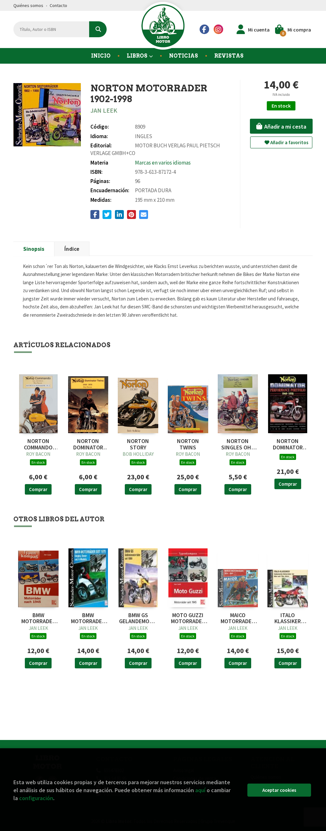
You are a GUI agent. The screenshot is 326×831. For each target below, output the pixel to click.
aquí (200, 790)
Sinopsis (33, 248)
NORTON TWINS (188, 444)
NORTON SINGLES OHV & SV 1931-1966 (238, 444)
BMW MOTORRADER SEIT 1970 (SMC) (88, 618)
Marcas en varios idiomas (163, 162)
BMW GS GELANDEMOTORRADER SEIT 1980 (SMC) (138, 618)
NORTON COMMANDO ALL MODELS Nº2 (38, 444)
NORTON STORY (138, 444)
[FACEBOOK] (204, 29)
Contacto (58, 5)
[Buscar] (98, 29)
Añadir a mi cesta (284, 126)
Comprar (38, 489)
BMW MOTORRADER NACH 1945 (38, 618)
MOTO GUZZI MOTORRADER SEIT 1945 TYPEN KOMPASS (188, 618)
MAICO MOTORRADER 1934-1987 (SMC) (238, 618)
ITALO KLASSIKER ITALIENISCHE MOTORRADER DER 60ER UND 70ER (287, 618)
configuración (36, 798)
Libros (137, 56)
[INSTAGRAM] (218, 29)
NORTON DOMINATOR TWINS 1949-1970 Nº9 (88, 444)
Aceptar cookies (279, 790)
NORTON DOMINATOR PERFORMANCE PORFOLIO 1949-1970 (288, 444)
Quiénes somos (28, 5)
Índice (71, 248)
